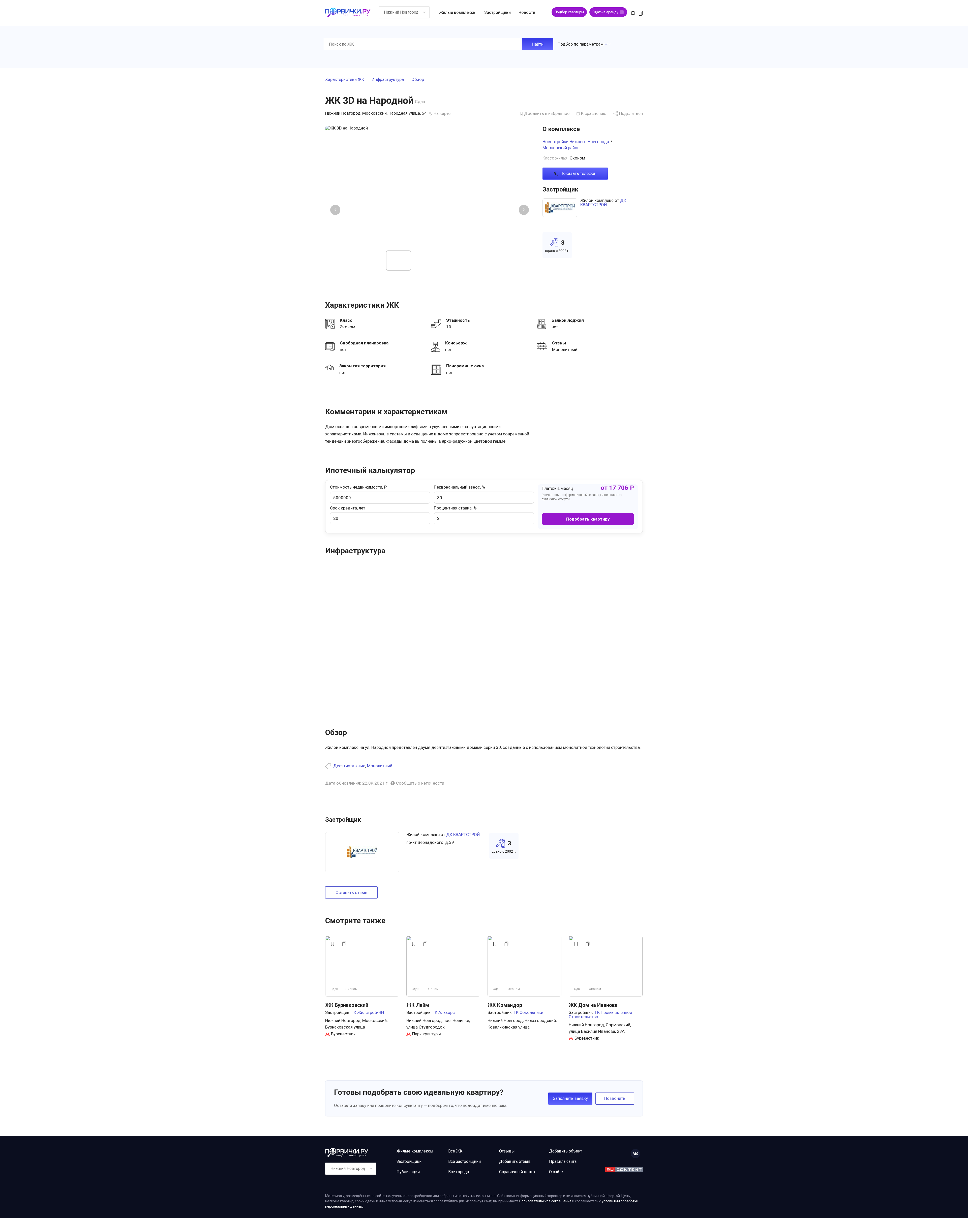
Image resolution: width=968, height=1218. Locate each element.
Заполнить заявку (570, 1098)
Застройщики (497, 12)
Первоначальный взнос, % (459, 487)
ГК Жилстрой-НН (367, 1012)
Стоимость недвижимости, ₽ (358, 487)
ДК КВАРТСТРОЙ (603, 202)
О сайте (556, 1171)
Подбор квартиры (569, 12)
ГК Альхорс (444, 1012)
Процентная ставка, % (455, 507)
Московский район (561, 147)
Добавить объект (565, 1151)
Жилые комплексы (457, 12)
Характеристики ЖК (344, 79)
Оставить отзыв (351, 892)
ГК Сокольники (528, 1012)
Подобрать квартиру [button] (588, 519)
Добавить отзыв (515, 1161)
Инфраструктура (388, 79)
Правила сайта (563, 1161)
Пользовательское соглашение (545, 1201)
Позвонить (614, 1098)
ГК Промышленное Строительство (600, 1014)
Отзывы (507, 1151)
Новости (527, 12)
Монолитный (379, 765)
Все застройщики (464, 1161)
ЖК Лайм (417, 1005)
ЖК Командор (505, 1005)
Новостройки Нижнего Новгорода (575, 141)
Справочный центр (517, 1171)
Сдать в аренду (607, 12)
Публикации (408, 1171)
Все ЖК (455, 1151)
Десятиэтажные (349, 765)
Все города (458, 1171)
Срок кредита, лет (347, 507)
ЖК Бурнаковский (346, 1005)
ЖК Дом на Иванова (593, 1005)
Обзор (417, 79)
